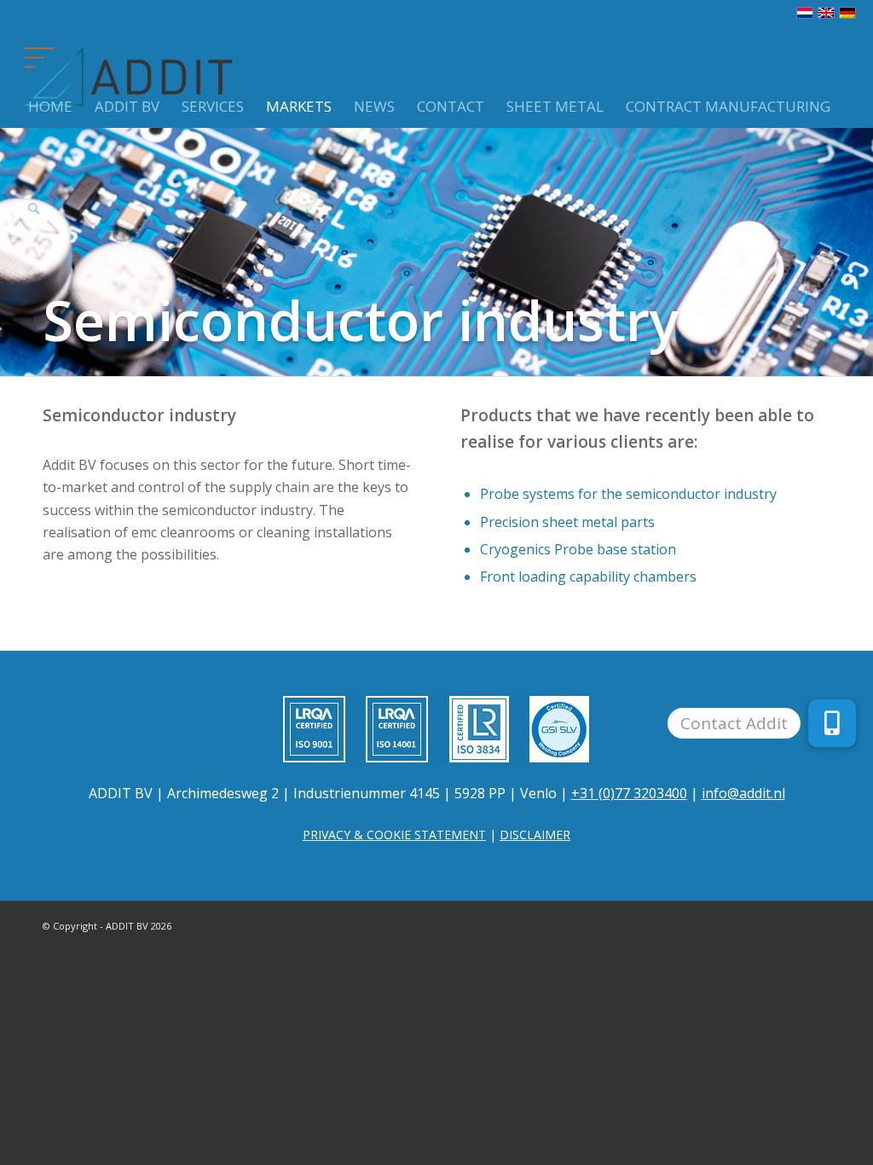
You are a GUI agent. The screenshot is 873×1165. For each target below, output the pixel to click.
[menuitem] (50, 77)
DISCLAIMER (535, 834)
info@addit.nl (743, 793)
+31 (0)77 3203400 (629, 793)
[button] (832, 723)
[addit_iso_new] (436, 729)
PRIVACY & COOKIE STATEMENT (394, 834)
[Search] (33, 179)
